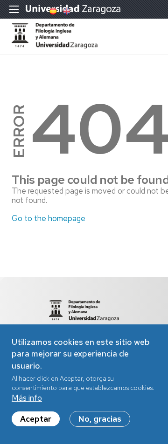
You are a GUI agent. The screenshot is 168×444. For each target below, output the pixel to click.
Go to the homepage (48, 218)
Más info (27, 398)
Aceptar (35, 419)
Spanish (52, 11)
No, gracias (99, 419)
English (65, 11)
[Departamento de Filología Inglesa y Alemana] (55, 45)
